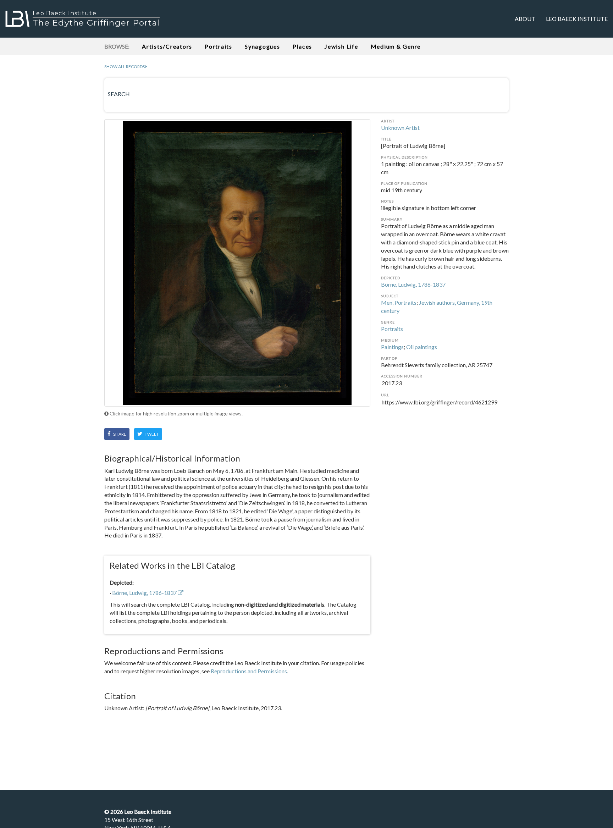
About (525, 18)
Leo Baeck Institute (577, 18)
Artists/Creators (167, 46)
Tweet (151, 434)
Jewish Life (341, 46)
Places (303, 46)
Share (119, 434)
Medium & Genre (396, 46)
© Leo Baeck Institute (137, 811)
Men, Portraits (398, 302)
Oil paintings (421, 346)
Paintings (392, 346)
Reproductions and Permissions (249, 671)
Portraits (218, 46)
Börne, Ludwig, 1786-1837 (413, 284)
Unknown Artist (400, 127)
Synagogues (262, 46)
